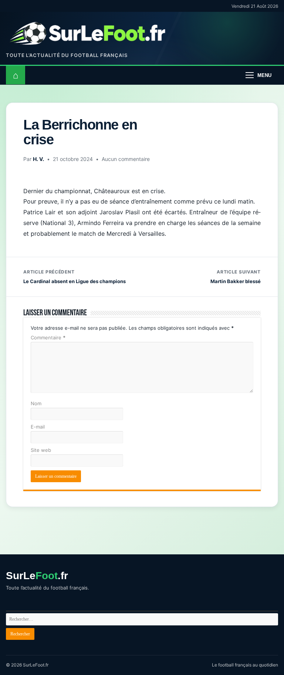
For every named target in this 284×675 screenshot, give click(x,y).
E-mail (38, 427)
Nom (36, 403)
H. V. (38, 159)
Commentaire (48, 337)
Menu (264, 75)
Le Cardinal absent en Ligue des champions (74, 277)
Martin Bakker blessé (235, 277)
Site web (41, 450)
